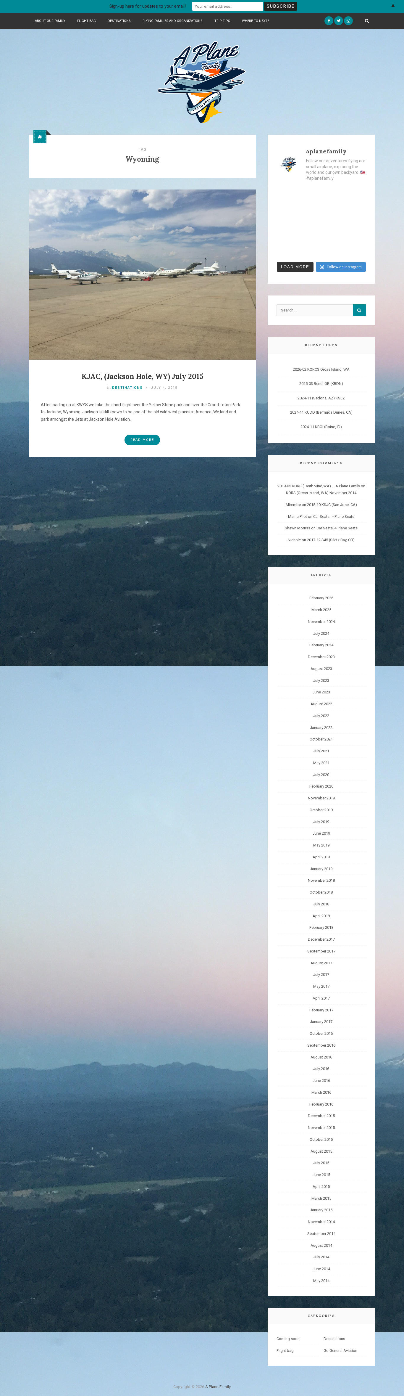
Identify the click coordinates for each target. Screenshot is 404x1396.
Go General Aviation (340, 1350)
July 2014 (321, 1257)
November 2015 (321, 1127)
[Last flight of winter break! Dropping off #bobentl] (310, 208)
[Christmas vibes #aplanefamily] (287, 222)
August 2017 (321, 963)
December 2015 (321, 1116)
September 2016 (321, 1045)
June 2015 (321, 1174)
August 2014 (321, 1245)
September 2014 (321, 1233)
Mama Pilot (297, 516)
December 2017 (321, 939)
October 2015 (321, 1139)
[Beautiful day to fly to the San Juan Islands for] (356, 194)
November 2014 (321, 1222)
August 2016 (321, 1057)
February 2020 (321, 786)
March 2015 (321, 1198)
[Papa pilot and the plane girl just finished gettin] (333, 236)
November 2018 (321, 880)
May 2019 (321, 845)
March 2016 (321, 1092)
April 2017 (321, 998)
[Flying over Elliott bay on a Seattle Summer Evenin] (356, 222)
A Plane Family (218, 1386)
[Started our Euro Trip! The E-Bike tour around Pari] (310, 222)
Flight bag (86, 21)
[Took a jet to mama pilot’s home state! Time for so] (287, 208)
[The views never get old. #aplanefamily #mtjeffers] (287, 194)
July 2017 (321, 974)
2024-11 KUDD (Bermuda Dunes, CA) (321, 412)
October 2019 (321, 810)
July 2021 (321, 751)
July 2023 (321, 680)
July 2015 (321, 1163)
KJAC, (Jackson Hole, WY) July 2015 (142, 376)
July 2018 (321, 904)
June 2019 (321, 833)
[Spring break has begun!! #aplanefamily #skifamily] (310, 251)
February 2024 (321, 645)
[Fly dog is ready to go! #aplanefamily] (356, 236)
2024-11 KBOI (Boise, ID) (321, 427)
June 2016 (321, 1080)
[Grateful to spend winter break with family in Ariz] (333, 208)
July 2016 (321, 1068)
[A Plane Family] (202, 81)
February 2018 (321, 927)
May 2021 (321, 763)
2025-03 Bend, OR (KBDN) (321, 383)
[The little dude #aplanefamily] (287, 251)
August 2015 (321, 1151)
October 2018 (321, 892)
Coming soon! (288, 1338)
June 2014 (321, 1269)
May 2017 (321, 986)
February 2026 (321, 598)
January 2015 (321, 1210)
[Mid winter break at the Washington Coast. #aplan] (356, 251)
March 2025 (321, 610)
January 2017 (321, 1021)
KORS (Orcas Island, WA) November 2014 (321, 493)
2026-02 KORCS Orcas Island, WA (321, 369)
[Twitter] (338, 20)
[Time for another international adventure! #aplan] (333, 194)
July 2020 (321, 774)
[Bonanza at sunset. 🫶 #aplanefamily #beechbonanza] (333, 222)
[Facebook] (328, 20)
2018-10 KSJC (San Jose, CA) (332, 504)
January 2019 (321, 869)
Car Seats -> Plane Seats (333, 516)
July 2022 (321, 716)
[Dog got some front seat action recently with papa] (287, 236)
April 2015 (321, 1186)
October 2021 (321, 739)
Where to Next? (255, 21)
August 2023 (321, 668)
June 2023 (321, 692)
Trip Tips (222, 21)
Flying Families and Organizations (173, 21)
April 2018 (321, 916)
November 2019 (321, 798)
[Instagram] (348, 20)
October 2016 (321, 1033)
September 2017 (321, 951)
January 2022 (321, 727)
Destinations (119, 21)
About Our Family (50, 21)
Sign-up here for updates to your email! (147, 6)
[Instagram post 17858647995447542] (310, 236)
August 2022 (321, 704)
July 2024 (321, 633)
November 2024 (321, 621)
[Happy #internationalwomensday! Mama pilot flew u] (333, 251)
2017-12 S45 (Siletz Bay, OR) (331, 540)
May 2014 (321, 1280)
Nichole (294, 540)
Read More (142, 440)
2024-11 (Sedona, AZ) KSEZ (321, 398)
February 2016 (321, 1104)
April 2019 (321, 857)
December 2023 (321, 657)
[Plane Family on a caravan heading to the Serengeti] (310, 194)
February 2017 (321, 1010)
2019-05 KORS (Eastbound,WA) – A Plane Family (318, 486)
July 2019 (321, 822)
